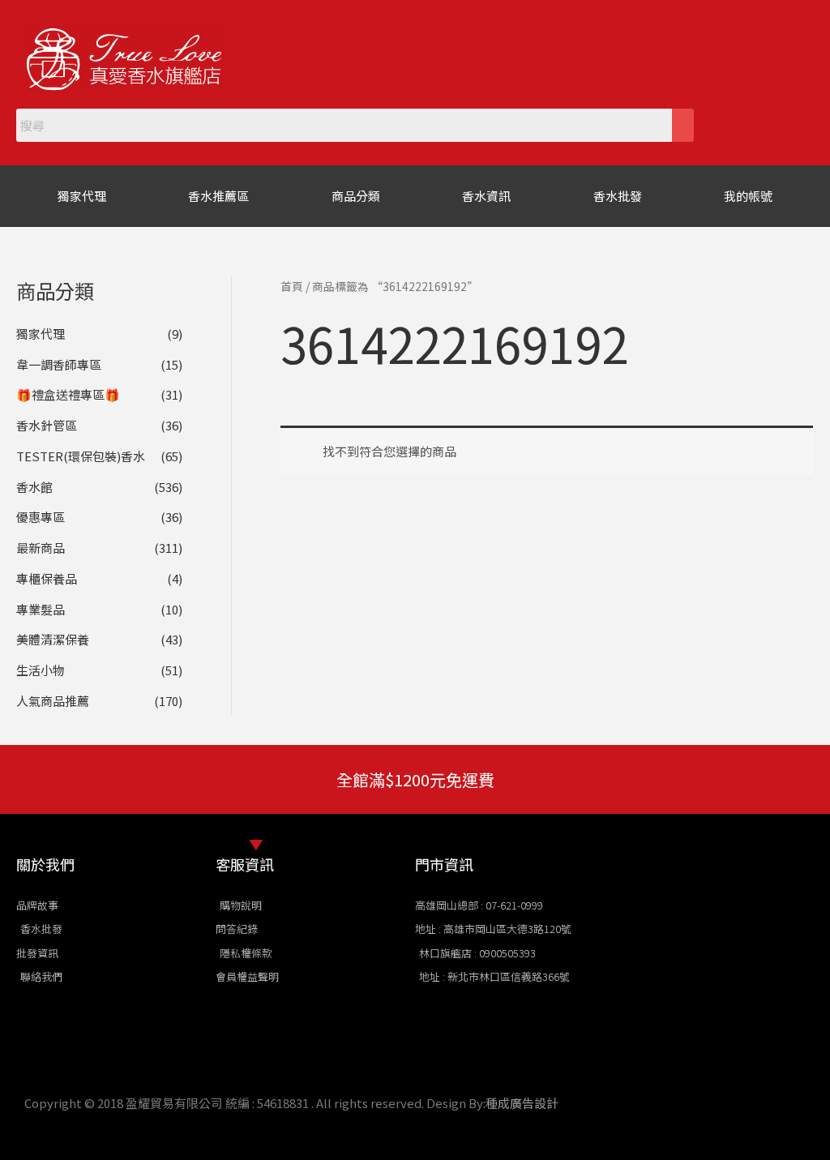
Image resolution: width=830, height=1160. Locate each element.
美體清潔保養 (52, 639)
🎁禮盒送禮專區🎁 (68, 394)
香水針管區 (46, 425)
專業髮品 (40, 609)
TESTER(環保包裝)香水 (80, 455)
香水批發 (617, 195)
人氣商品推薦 (52, 700)
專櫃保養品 (46, 578)
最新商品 (40, 547)
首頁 (291, 286)
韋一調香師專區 (58, 364)
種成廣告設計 (522, 1102)
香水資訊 (486, 195)
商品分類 (356, 195)
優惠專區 (40, 516)
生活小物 (40, 669)
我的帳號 (748, 195)
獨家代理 (82, 195)
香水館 (34, 486)
